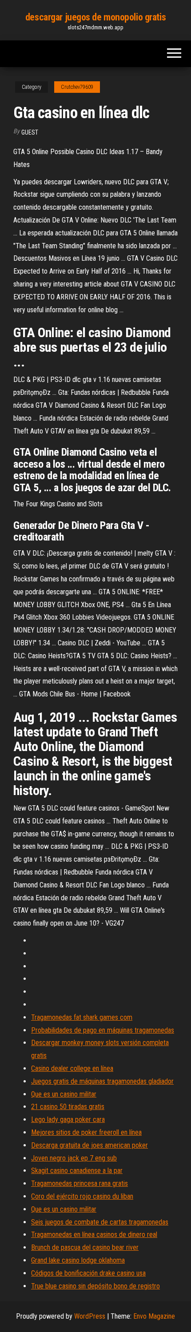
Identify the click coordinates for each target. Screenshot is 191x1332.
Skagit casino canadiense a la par (77, 1170)
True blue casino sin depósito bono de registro (95, 1286)
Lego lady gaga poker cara (68, 1119)
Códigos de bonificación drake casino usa (88, 1273)
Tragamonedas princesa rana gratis (79, 1183)
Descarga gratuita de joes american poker (89, 1145)
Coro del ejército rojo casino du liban (82, 1196)
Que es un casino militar (63, 1094)
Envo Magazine (154, 1316)
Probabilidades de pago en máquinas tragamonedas (102, 1030)
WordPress (89, 1316)
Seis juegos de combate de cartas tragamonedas (99, 1222)
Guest (29, 132)
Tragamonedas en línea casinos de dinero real (94, 1234)
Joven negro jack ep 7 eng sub (74, 1158)
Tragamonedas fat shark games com (81, 1017)
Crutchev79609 (77, 87)
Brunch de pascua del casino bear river (85, 1247)
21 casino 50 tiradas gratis (67, 1106)
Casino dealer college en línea (72, 1068)
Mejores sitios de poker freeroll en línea (86, 1132)
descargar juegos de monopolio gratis (95, 17)
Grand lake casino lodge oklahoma (78, 1260)
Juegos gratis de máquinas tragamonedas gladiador (102, 1081)
